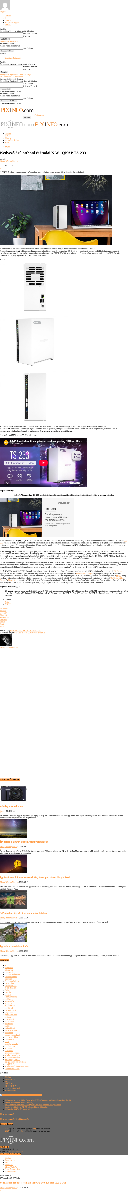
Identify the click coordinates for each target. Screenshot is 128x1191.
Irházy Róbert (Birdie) (9, 161)
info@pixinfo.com (16, 1151)
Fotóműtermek (10, 1090)
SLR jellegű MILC (12, 1060)
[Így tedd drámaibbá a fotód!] (13, 941)
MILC (7, 1081)
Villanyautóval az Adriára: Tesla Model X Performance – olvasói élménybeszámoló (38, 1100)
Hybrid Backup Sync (84, 573)
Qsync (118, 576)
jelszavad (26, 36)
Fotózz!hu (9, 1084)
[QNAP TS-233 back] (35, 312)
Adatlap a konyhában (11, 806)
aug (34, 1129)
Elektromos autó (7, 1114)
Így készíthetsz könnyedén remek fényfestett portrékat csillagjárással (35, 877)
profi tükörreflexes (12, 1069)
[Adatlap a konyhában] (13, 801)
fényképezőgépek (12, 981)
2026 (7, 1129)
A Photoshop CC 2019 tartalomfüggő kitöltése (23, 913)
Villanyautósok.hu (34, 1095)
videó (7, 1042)
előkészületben (11, 977)
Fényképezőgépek (12, 22)
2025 (7, 1131)
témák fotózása (11, 1030)
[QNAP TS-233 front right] (35, 367)
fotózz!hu (8, 990)
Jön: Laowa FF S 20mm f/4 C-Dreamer (29, 633)
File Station (118, 571)
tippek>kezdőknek (12, 1037)
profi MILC (9, 1064)
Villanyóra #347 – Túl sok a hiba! (18, 1109)
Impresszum (9, 1079)
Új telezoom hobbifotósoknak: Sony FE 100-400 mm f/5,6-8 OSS (33, 1182)
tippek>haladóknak (12, 1035)
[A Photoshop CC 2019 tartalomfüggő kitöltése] (13, 908)
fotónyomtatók (10, 986)
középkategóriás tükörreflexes (16, 1066)
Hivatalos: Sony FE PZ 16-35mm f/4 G (25, 630)
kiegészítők (9, 1001)
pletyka (8, 1017)
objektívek (9, 1008)
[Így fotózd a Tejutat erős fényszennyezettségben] (13, 837)
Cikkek (8, 20)
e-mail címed (28, 48)
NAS (7, 602)
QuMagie (114, 578)
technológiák (10, 1028)
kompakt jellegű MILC (14, 1057)
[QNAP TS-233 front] (35, 422)
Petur (2, 811)
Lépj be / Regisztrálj (13, 58)
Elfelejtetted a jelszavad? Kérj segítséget (16, 74)
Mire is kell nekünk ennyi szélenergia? (20, 1102)
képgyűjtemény (11, 997)
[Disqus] (64, 680)
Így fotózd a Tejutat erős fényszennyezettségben (24, 841)
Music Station (13, 580)
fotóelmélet (9, 983)
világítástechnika (11, 1044)
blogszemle (9, 972)
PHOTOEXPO (11, 1086)
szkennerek (9, 1021)
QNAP (8, 604)
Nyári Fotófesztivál (12, 1088)
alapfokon (9, 968)
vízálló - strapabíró (12, 1055)
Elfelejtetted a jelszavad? (9, 41)
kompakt (8, 1048)
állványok (9, 970)
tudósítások (9, 1039)
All (6, 965)
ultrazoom (9, 1051)
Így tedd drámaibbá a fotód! (14, 946)
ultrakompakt (10, 1046)
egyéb (7, 147)
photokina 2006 (11, 1015)
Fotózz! (8, 25)
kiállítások (9, 999)
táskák (7, 1026)
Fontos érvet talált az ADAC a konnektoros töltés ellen (26, 1107)
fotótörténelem (10, 988)
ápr (22, 1131)
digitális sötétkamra (12, 974)
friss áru (8, 992)
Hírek (7, 18)
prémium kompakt (12, 1053)
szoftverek (9, 1024)
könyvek (8, 1003)
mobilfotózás (10, 1006)
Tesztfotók (9, 1033)
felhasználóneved (30, 34)
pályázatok (9, 1012)
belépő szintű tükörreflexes (15, 1062)
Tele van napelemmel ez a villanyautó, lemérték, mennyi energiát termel (33, 1105)
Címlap (8, 16)
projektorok (9, 1019)
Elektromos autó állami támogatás (14, 1119)
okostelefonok (10, 1010)
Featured (8, 979)
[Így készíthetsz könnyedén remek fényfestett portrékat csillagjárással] (13, 872)
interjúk (8, 994)
